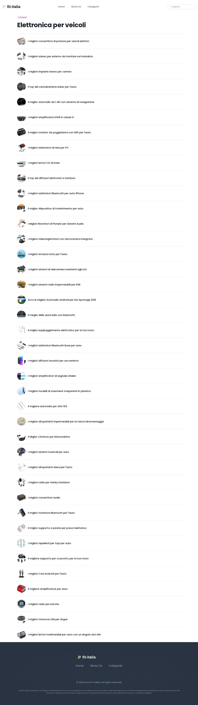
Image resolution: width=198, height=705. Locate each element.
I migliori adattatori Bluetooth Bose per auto (55, 345)
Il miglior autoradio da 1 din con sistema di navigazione (61, 102)
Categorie (93, 6)
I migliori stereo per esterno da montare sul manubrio (60, 56)
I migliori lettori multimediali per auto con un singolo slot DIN (64, 634)
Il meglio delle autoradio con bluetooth (51, 315)
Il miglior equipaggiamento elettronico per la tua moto (61, 330)
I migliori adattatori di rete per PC (48, 147)
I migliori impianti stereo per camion (50, 71)
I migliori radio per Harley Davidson (49, 482)
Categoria (22, 17)
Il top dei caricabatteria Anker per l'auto (52, 86)
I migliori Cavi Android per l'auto (47, 573)
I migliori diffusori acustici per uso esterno (53, 360)
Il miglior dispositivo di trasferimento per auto (55, 208)
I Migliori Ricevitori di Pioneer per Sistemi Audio (56, 223)
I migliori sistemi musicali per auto (48, 452)
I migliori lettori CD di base (44, 163)
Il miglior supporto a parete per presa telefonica (57, 528)
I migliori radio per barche (43, 604)
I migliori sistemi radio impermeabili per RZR (54, 284)
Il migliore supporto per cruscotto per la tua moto (58, 558)
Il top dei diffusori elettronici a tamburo (52, 178)
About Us (76, 6)
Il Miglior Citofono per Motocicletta (49, 436)
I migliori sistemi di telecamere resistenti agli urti (57, 269)
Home (61, 6)
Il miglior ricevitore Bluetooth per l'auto (51, 512)
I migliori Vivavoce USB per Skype (47, 619)
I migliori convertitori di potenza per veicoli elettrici (58, 41)
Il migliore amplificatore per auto (48, 589)
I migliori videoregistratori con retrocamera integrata (60, 239)
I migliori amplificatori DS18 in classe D (51, 117)
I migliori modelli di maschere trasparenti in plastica (59, 391)
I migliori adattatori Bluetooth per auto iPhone (56, 193)
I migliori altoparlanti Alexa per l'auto (50, 467)
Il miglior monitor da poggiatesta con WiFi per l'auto (59, 132)
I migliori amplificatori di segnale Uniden (52, 376)
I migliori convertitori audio (44, 497)
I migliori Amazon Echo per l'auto (47, 254)
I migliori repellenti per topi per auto (49, 543)
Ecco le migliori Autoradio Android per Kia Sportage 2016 (62, 299)
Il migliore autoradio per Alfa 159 (47, 406)
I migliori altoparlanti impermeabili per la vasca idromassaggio (66, 421)
